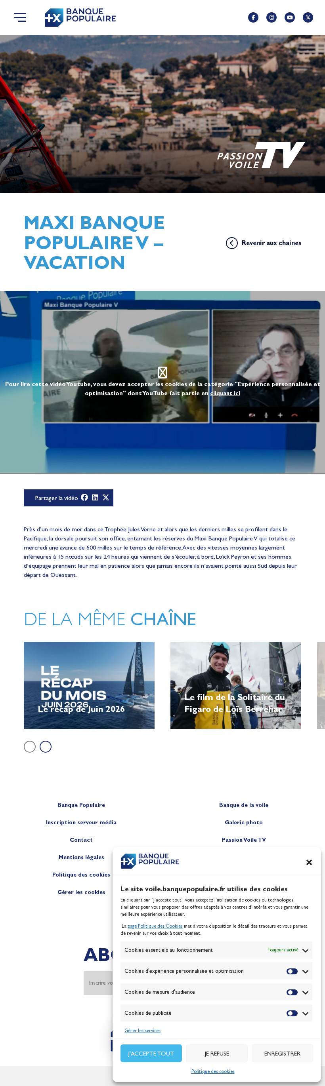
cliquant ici (225, 393)
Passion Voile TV (244, 840)
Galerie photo (244, 822)
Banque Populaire (81, 805)
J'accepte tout (151, 1053)
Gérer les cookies (81, 892)
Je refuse (217, 1053)
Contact (81, 840)
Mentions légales (81, 857)
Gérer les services (142, 1030)
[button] (309, 862)
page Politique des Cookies (155, 926)
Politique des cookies (213, 1071)
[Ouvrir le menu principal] (20, 17)
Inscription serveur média (81, 822)
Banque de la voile (243, 805)
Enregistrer (282, 1053)
